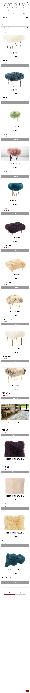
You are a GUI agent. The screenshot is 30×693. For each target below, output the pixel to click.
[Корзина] (23, 14)
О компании (10, 10)
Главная (3, 24)
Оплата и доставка (18, 10)
